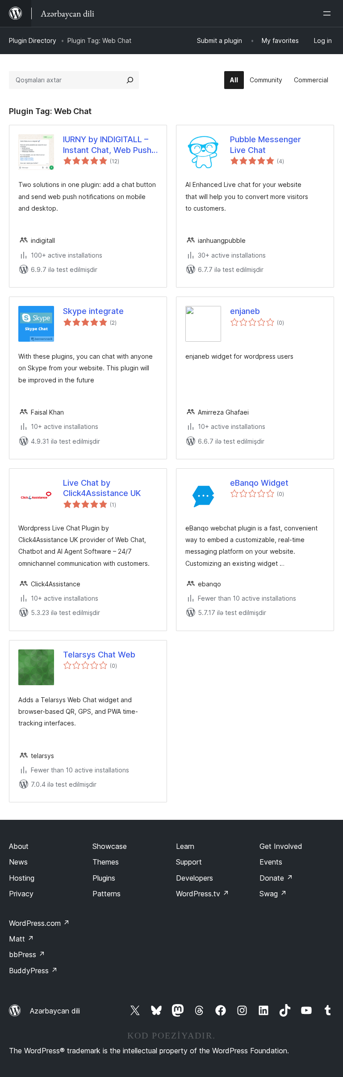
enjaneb (245, 311)
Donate (276, 877)
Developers (194, 877)
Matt (21, 938)
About (19, 846)
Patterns (106, 893)
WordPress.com (39, 923)
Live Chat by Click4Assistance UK (102, 488)
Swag (273, 893)
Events (270, 861)
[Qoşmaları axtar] (130, 80)
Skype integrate (93, 311)
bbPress (27, 954)
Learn (185, 846)
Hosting (21, 877)
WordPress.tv (202, 893)
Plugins (103, 877)
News (18, 861)
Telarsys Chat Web (99, 654)
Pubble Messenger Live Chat (265, 144)
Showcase (109, 846)
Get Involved (280, 846)
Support (189, 861)
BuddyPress (33, 970)
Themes (105, 861)
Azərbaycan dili (55, 1010)
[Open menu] (328, 13)
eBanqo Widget (259, 483)
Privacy (21, 893)
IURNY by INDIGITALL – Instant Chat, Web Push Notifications (107, 145)
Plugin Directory (32, 40)
